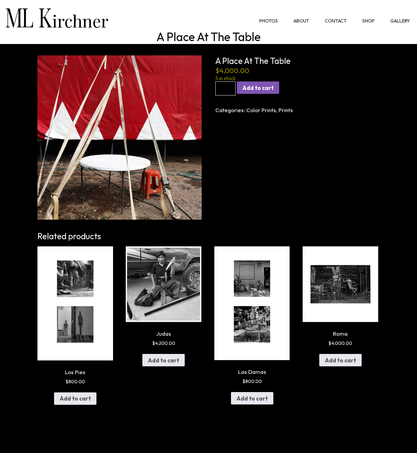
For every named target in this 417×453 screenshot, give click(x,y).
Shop (368, 21)
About (301, 21)
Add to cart (258, 87)
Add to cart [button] (75, 398)
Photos (268, 21)
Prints (286, 110)
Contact (336, 21)
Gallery (400, 21)
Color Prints (261, 110)
